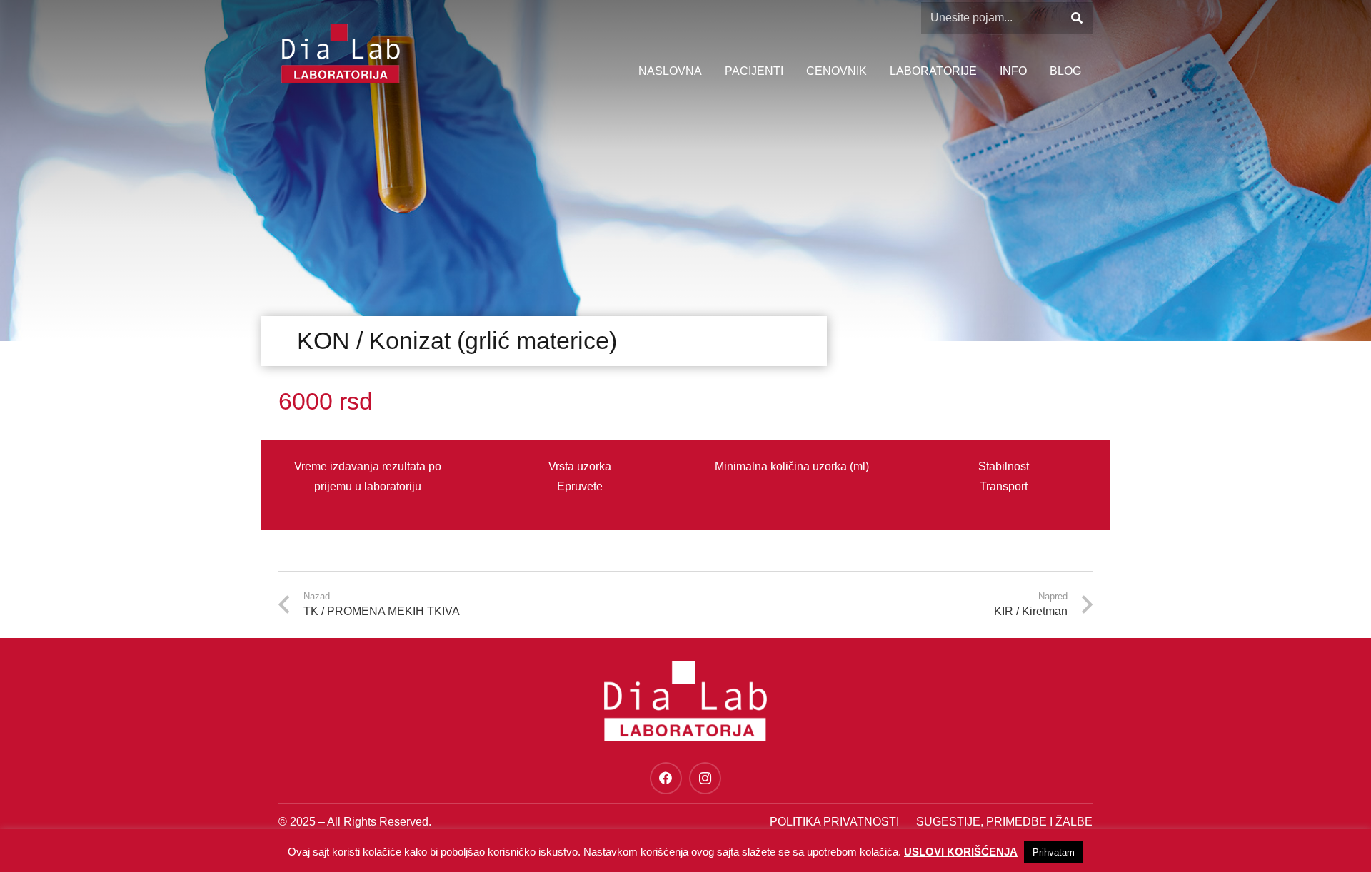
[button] (1034, 71)
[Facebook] (666, 778)
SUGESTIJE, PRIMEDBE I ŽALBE (1004, 822)
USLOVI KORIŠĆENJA (961, 852)
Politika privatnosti (834, 822)
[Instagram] (705, 778)
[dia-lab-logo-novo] (340, 53)
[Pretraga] (1076, 18)
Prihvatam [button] (1054, 852)
